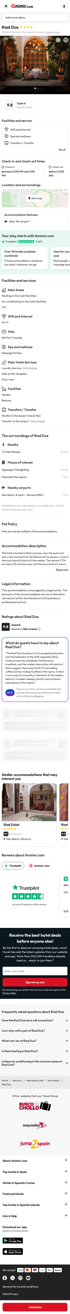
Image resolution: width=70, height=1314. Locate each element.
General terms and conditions (20, 1286)
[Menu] (6, 6)
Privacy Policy (9, 993)
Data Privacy (10, 1294)
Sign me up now (35, 982)
